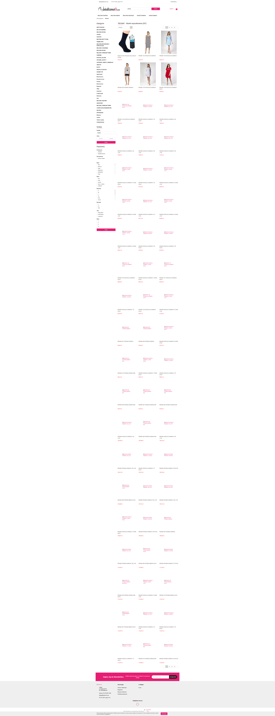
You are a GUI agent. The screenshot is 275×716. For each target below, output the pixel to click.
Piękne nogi (100, 41)
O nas (140, 687)
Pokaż (106, 229)
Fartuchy (99, 74)
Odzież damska (141, 15)
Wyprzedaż (100, 112)
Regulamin (120, 689)
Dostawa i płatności (122, 691)
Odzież (99, 34)
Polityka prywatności (122, 694)
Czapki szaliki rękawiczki (104, 108)
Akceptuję (164, 713)
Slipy (98, 88)
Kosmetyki (100, 72)
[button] (121, 685)
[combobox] (125, 27)
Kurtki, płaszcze (102, 69)
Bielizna (99, 115)
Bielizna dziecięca (128, 15)
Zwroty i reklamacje (122, 687)
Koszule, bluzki (101, 57)
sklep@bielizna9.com (104, 695)
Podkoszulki (100, 93)
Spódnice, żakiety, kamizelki (105, 62)
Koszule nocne (100, 79)
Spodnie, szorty (102, 60)
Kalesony (99, 96)
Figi (98, 98)
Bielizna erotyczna (103, 39)
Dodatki (99, 37)
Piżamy (98, 81)
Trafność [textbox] (120, 27)
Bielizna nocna (101, 32)
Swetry (99, 64)
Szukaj (106, 142)
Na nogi (99, 110)
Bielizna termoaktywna (104, 52)
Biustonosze (101, 27)
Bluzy (98, 67)
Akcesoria (100, 103)
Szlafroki (99, 91)
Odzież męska (153, 15)
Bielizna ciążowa (102, 100)
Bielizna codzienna (102, 48)
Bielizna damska (103, 15)
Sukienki (99, 55)
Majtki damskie (101, 29)
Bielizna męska (115, 15)
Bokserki (99, 86)
